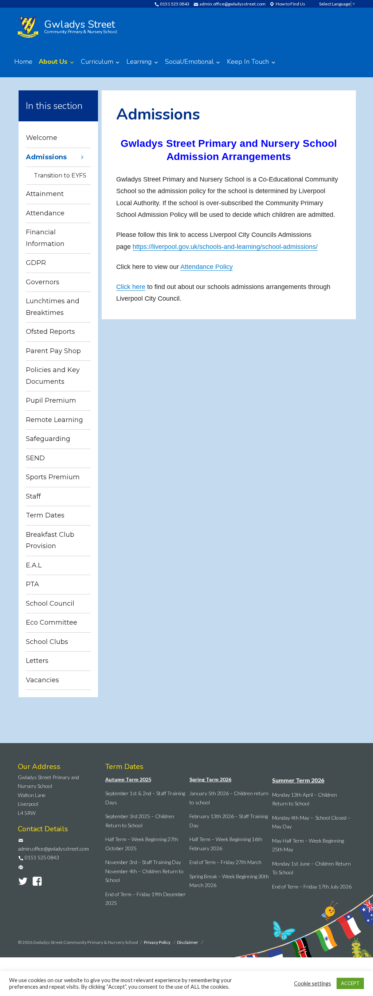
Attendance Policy (206, 266)
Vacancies (42, 680)
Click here (130, 286)
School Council (50, 603)
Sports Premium (53, 477)
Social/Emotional (189, 61)
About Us (53, 61)
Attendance (45, 213)
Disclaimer (188, 942)
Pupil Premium (51, 401)
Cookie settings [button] (312, 983)
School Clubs (47, 642)
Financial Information (45, 238)
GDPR (36, 263)
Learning (139, 61)
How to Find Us (290, 4)
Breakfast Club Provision (50, 540)
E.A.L (34, 565)
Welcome (41, 138)
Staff (33, 496)
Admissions (46, 157)
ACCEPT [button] (350, 983)
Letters (37, 661)
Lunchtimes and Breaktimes (52, 307)
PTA (32, 584)
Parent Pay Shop (53, 351)
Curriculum (97, 61)
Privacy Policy (157, 942)
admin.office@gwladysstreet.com (232, 4)
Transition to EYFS (60, 175)
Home (23, 61)
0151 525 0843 (174, 4)
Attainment (45, 194)
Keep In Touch (248, 61)
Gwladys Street (80, 25)
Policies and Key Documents (53, 376)
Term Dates (45, 515)
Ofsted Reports (50, 332)
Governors (42, 282)
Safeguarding (48, 439)
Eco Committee (51, 622)
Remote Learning (54, 420)
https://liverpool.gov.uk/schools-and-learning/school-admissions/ (225, 246)
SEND (35, 458)
